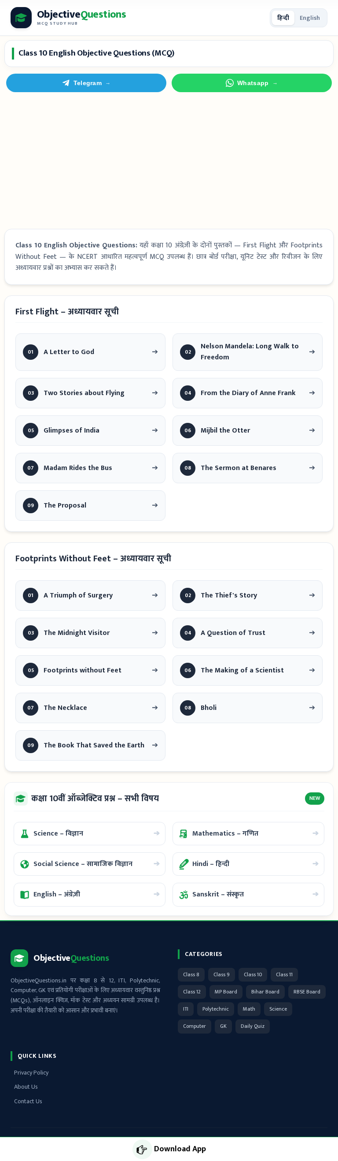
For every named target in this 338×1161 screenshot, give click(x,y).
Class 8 (191, 974)
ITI (185, 1008)
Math (249, 1008)
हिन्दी (283, 18)
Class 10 (253, 974)
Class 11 (284, 974)
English (310, 18)
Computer (194, 1026)
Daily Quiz (253, 1026)
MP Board (226, 991)
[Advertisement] (169, 160)
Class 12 (192, 991)
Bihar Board (265, 991)
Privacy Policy (31, 1073)
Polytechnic (215, 1008)
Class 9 (221, 974)
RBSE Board (307, 991)
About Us (26, 1087)
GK (223, 1026)
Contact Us (28, 1101)
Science (278, 1008)
